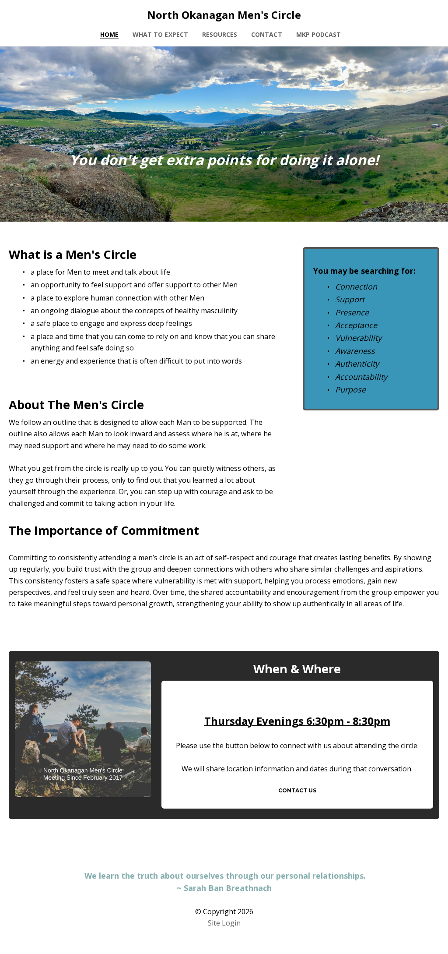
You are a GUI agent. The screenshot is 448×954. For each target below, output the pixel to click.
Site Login (224, 923)
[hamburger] (28, 14)
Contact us (297, 790)
